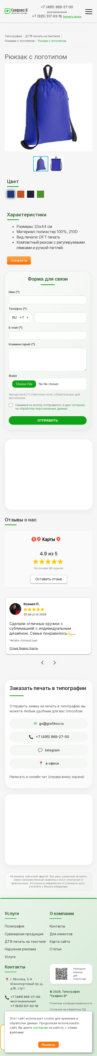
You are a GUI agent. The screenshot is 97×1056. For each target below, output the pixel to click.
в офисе (52, 763)
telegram (52, 750)
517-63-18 (47, 16)
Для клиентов (61, 934)
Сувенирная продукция (24, 934)
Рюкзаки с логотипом (20, 41)
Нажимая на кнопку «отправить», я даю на (50, 406)
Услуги (10, 957)
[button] (88, 107)
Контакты (57, 926)
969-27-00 (57, 7)
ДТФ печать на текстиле (42, 36)
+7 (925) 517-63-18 (24, 1006)
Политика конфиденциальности (71, 1003)
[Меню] (88, 11)
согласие (78, 405)
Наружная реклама (20, 949)
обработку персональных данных (43, 408)
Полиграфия (14, 926)
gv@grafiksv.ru (51, 723)
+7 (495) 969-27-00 (52, 737)
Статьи (55, 949)
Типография (13, 36)
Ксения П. (32, 604)
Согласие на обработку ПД (68, 1009)
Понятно (48, 1045)
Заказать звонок (72, 16)
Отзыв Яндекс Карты (23, 648)
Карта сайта (60, 941)
